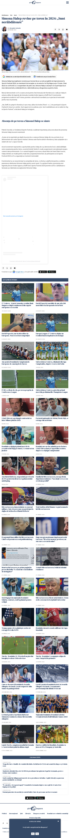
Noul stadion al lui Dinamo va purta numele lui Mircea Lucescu (52, 508)
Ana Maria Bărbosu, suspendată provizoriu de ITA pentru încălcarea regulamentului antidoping (18, 479)
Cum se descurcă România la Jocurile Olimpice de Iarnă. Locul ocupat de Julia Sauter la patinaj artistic (17, 686)
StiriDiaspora (5, 15)
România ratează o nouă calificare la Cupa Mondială (51, 629)
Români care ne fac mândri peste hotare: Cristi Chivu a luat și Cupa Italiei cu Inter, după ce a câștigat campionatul (51, 448)
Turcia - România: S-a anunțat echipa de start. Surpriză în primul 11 (51, 657)
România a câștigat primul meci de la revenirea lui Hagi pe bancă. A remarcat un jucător (18, 448)
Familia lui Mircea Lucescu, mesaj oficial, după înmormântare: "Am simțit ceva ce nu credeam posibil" (52, 479)
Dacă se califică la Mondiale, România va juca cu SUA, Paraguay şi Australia (51, 746)
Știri (11, 15)
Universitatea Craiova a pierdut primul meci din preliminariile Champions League (52, 391)
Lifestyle (28, 813)
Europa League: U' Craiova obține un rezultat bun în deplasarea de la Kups (50, 335)
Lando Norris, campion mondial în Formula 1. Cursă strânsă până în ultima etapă (18, 746)
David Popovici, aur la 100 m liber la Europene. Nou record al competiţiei (16, 335)
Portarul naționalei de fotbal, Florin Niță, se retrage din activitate (52, 419)
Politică (4, 813)
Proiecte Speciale (35, 818)
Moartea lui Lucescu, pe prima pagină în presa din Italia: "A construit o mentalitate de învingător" (17, 569)
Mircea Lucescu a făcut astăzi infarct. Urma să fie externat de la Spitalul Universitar (52, 599)
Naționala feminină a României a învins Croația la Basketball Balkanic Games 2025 (52, 716)
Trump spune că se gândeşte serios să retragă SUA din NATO (16, 629)
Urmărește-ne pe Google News (46, 76)
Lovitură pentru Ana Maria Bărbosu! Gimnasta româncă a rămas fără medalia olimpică (17, 717)
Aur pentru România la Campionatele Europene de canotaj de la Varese (16, 363)
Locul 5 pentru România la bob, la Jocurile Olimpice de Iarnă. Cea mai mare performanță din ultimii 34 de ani (52, 686)
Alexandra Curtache (15, 28)
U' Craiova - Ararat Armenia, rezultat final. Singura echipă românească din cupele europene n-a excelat (17, 305)
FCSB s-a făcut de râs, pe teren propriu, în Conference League (17, 391)
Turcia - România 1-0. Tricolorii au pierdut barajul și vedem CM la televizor (17, 657)
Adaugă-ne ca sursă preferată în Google (18, 76)
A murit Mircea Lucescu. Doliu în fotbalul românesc (51, 568)
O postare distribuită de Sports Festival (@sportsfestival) (25, 261)
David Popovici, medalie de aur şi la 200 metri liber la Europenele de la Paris (51, 304)
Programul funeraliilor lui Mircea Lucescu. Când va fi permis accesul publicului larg (18, 538)
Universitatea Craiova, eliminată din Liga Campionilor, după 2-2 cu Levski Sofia (51, 363)
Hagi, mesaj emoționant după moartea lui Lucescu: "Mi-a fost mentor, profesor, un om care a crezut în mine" (51, 539)
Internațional (13, 813)
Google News (20, 272)
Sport (15, 15)
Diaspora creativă (39, 813)
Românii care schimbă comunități (57, 813)
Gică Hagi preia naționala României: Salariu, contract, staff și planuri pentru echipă (16, 600)
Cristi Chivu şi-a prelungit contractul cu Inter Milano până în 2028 (17, 419)
